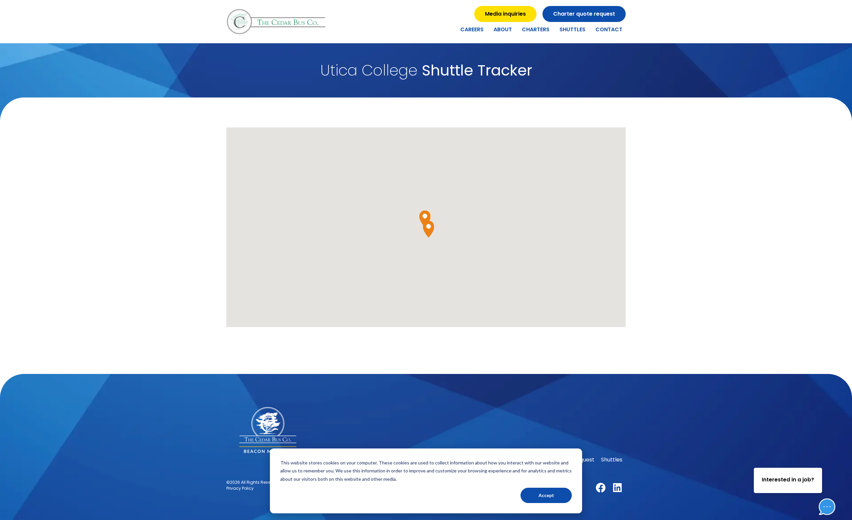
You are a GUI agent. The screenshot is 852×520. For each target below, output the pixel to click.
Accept (546, 495)
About (503, 29)
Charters (535, 29)
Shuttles (572, 29)
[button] (822, 486)
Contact (608, 29)
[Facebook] (600, 487)
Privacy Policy (240, 488)
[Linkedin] (617, 487)
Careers (472, 29)
